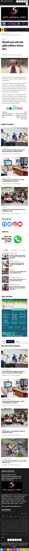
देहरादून (13, 277)
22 (22, 527)
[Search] (27, 29)
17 (3, 527)
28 (18, 530)
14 (18, 524)
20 (14, 527)
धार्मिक (11, 284)
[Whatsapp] (13, 108)
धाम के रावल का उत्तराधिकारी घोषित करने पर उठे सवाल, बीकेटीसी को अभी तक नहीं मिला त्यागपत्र (21, 115)
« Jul (2, 537)
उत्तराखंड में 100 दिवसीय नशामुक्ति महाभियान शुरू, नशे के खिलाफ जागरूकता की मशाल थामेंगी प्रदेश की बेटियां (13, 150)
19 (10, 527)
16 (25, 524)
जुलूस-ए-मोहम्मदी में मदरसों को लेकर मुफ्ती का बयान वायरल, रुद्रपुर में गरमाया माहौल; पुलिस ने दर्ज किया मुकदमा (18, 288)
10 (3, 524)
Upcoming (10, 341)
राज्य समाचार (4, 39)
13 (14, 524)
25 (7, 530)
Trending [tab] (23, 250)
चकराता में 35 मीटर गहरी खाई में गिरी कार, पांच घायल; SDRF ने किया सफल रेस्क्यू (17, 280)
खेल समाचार (4, 177)
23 (25, 527)
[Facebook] (7, 108)
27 (14, 530)
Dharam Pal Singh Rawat (16, 54)
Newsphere (21, 545)
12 (10, 524)
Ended (17, 341)
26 (10, 530)
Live (3, 341)
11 (7, 524)
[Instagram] (18, 108)
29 (22, 530)
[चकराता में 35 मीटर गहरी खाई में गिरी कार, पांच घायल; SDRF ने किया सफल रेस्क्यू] (5, 279)
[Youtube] (20, 224)
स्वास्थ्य (8, 148)
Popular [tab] (14, 250)
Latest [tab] (6, 250)
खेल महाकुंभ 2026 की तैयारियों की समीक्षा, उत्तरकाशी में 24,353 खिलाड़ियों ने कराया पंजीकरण (13, 180)
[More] (21, 108)
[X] (10, 108)
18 (7, 527)
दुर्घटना (11, 277)
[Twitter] (16, 108)
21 (18, 527)
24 (3, 530)
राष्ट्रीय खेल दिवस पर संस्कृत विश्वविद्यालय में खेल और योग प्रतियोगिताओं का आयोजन (18, 272)
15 (22, 524)
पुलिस (13, 284)
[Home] (2, 30)
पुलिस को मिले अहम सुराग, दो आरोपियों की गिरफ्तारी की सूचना (8, 114)
